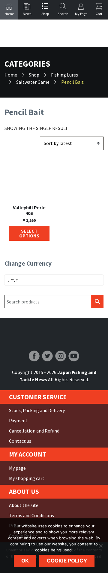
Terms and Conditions (31, 515)
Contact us (20, 441)
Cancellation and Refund (34, 431)
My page (17, 468)
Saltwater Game (33, 82)
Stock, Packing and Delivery (37, 410)
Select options (29, 233)
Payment (18, 421)
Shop (34, 75)
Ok (25, 561)
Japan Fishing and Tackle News (54, 33)
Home (10, 75)
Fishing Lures (64, 75)
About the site (23, 505)
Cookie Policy (67, 561)
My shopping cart (26, 478)
